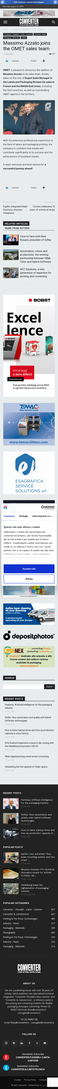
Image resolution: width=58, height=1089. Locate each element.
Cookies (17, 1080)
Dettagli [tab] (23, 516)
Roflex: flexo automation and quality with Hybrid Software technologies (28, 719)
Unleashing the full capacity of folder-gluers (26, 767)
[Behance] (14, 1043)
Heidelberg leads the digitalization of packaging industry (34, 888)
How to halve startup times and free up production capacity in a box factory (29, 732)
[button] (5, 22)
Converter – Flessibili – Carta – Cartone (28, 29)
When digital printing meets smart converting (27, 756)
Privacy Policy (30, 1080)
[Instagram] (6, 1043)
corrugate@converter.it (42, 1022)
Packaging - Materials (11, 38)
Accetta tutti (29, 568)
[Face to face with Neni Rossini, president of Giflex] (11, 240)
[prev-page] (26, 284)
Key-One (43, 1085)
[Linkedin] (22, 1043)
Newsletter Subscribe (33, 1057)
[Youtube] (45, 1043)
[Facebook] (29, 1043)
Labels (24, 38)
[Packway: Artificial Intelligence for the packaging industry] (11, 803)
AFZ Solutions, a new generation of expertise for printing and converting (35, 273)
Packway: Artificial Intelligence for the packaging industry (28, 706)
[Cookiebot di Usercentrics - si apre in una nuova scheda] (41, 508)
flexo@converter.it (20, 1022)
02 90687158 (31, 1019)
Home (6, 29)
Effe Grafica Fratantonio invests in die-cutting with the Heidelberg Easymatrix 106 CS (29, 744)
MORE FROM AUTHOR (17, 228)
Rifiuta (29, 578)
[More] (44, 61)
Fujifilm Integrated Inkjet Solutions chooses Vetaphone (15, 209)
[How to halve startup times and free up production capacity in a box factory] (11, 834)
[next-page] (31, 284)
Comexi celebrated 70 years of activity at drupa (42, 208)
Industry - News (40, 34)
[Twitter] (37, 1043)
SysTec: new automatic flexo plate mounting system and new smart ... (38, 857)
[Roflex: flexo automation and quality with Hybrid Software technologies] (11, 818)
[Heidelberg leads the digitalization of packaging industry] (11, 888)
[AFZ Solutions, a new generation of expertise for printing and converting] (11, 273)
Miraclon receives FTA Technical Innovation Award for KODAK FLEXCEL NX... (37, 872)
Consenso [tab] (9, 516)
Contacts (43, 1080)
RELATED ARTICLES (16, 223)
